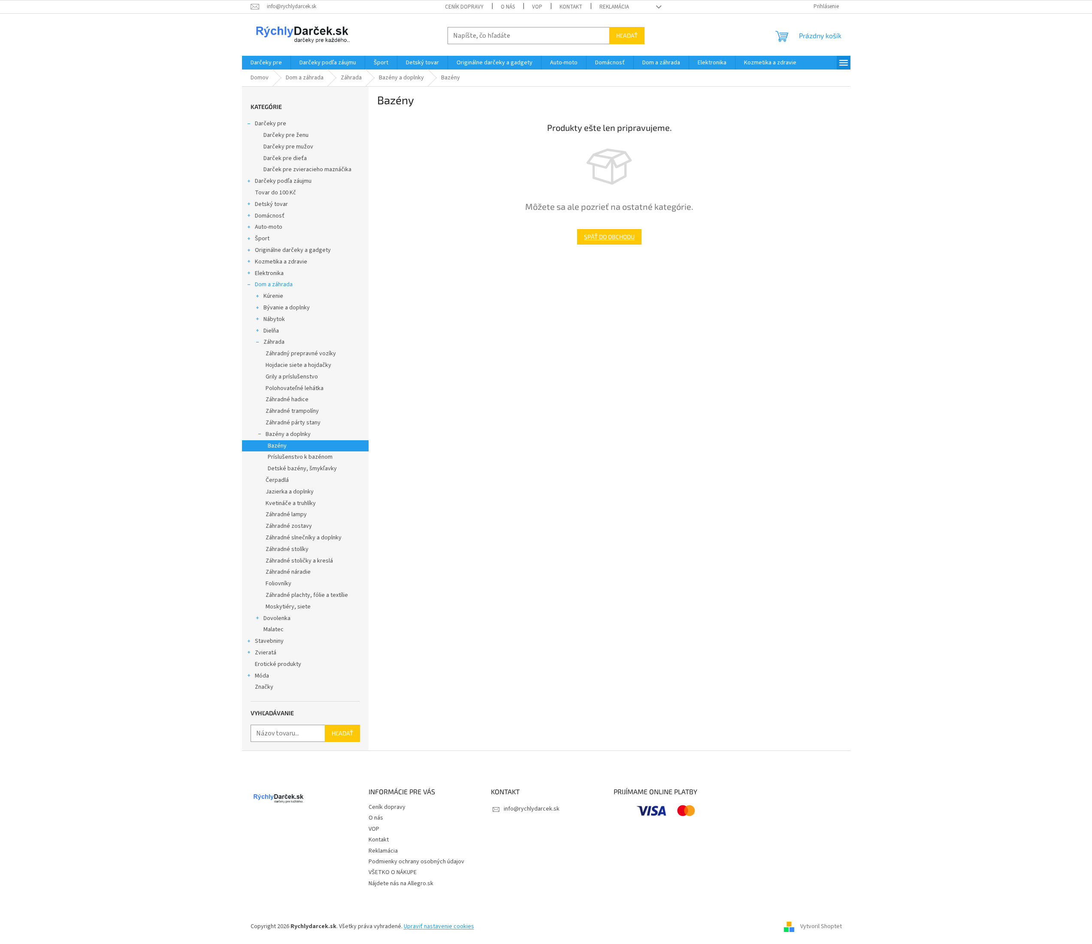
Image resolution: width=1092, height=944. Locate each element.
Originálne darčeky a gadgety (293, 250)
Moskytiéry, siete (288, 606)
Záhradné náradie (288, 572)
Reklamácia (614, 7)
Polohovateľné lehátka (295, 388)
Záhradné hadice (287, 399)
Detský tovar (271, 204)
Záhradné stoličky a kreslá (299, 561)
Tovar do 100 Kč (275, 192)
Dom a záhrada (274, 284)
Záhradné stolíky (287, 549)
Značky (264, 687)
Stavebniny (269, 641)
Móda (262, 676)
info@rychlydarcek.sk (532, 809)
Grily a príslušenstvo (292, 376)
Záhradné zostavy (289, 526)
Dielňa (271, 331)
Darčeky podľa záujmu (283, 181)
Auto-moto (268, 227)
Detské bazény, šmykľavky (302, 468)
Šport (262, 238)
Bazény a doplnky (288, 434)
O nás (508, 7)
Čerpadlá (277, 480)
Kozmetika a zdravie (281, 261)
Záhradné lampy (286, 514)
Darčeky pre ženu (286, 135)
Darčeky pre (270, 123)
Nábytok (274, 319)
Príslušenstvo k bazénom (300, 457)
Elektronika (269, 273)
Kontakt (571, 7)
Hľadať (627, 35)
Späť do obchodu (609, 236)
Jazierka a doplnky (290, 491)
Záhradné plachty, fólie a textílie (307, 595)
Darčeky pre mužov (288, 146)
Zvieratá (265, 652)
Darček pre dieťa (285, 158)
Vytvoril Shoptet (821, 926)
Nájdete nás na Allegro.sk (401, 883)
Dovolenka (276, 618)
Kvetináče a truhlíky (291, 503)
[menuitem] (266, 63)
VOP (537, 7)
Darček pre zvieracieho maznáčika (307, 169)
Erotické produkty (278, 664)
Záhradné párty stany (293, 422)
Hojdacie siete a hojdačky (298, 365)
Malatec (273, 629)
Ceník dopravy (464, 7)
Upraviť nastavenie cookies (439, 926)
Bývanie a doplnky (286, 307)
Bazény (277, 446)
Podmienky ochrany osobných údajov (416, 861)
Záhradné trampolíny (292, 411)
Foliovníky (278, 583)
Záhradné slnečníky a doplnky (304, 537)
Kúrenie (273, 296)
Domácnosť (269, 216)
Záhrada (273, 342)
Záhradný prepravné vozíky (301, 353)
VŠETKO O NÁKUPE (393, 872)
